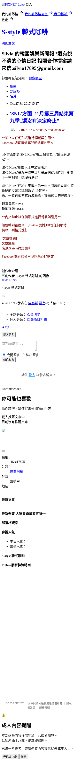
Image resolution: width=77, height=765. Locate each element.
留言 (42, 303)
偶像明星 (35, 78)
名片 (13, 96)
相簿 (13, 86)
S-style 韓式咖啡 (25, 32)
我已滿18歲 (10, 756)
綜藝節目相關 (37, 319)
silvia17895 (9, 280)
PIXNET (19, 703)
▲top (5, 327)
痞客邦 (33, 303)
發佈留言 (8, 359)
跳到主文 (8, 43)
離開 (23, 756)
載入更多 (8, 334)
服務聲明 (44, 707)
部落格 (15, 91)
